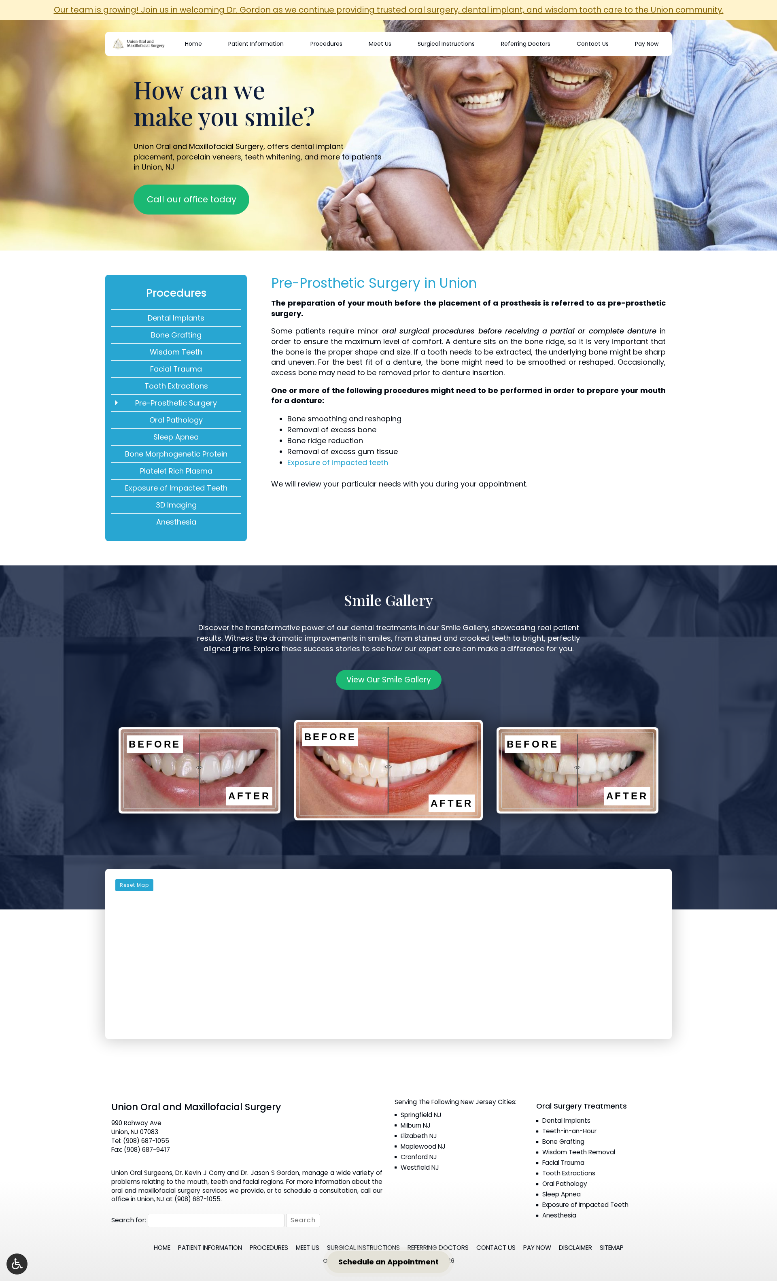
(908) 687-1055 (146, 1141)
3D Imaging (176, 505)
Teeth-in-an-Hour (569, 1131)
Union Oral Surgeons (141, 1172)
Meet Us (380, 43)
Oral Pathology (176, 420)
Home (193, 43)
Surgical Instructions (446, 43)
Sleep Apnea (176, 437)
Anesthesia (176, 522)
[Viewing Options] (17, 1264)
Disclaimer (575, 1247)
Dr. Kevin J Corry (200, 1172)
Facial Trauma (176, 369)
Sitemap (612, 1247)
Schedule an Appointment (388, 1262)
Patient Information (256, 43)
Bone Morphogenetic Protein (176, 454)
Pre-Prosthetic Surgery (176, 403)
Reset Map (134, 885)
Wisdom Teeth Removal (578, 1152)
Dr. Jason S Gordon (270, 1172)
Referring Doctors (525, 43)
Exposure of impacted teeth (337, 462)
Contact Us (593, 43)
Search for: (128, 1220)
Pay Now (646, 43)
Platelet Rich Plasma (176, 471)
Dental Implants (176, 318)
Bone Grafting (176, 335)
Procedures (326, 43)
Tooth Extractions (176, 386)
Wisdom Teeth (176, 352)
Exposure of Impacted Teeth (176, 488)
